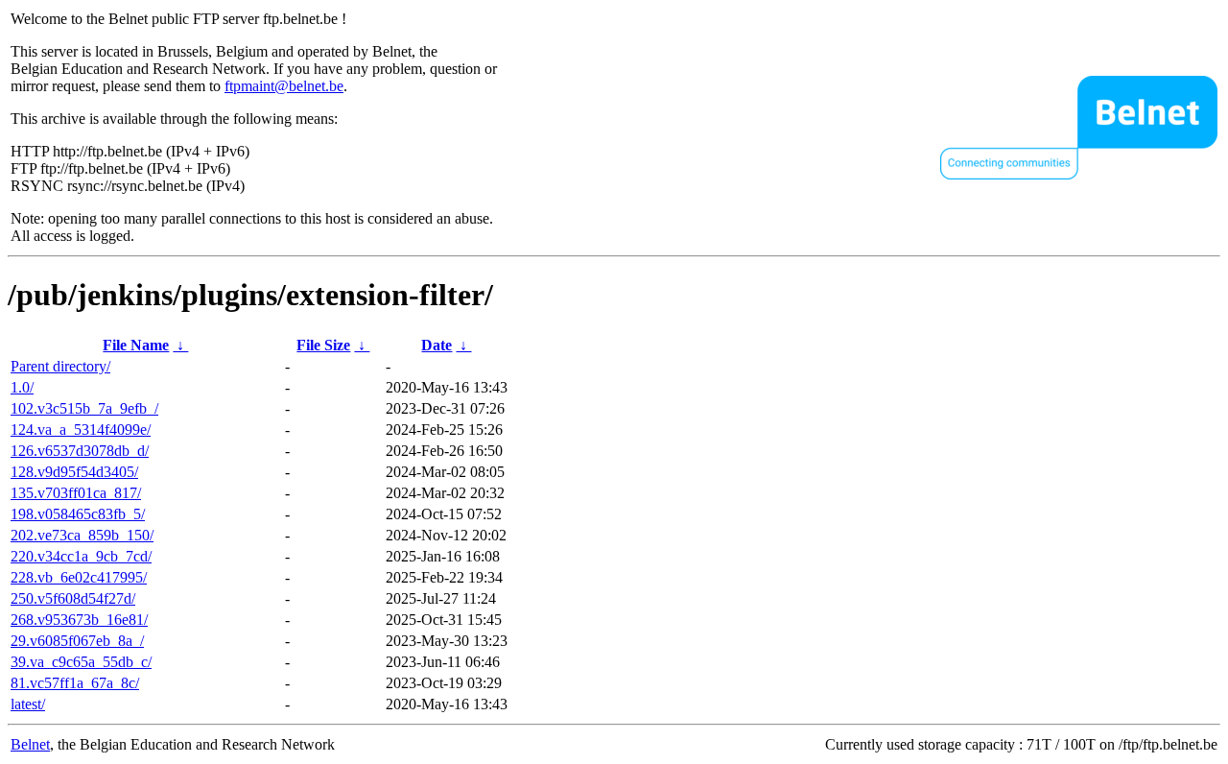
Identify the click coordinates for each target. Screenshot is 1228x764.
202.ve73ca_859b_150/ (82, 535)
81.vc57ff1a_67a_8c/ (75, 683)
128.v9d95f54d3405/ (74, 472)
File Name (136, 345)
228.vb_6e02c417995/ (79, 577)
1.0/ (22, 387)
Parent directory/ (60, 366)
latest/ (28, 704)
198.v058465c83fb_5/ (78, 514)
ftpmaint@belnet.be (283, 86)
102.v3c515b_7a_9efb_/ (84, 408)
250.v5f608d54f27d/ (73, 598)
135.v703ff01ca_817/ (76, 493)
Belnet (30, 744)
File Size (323, 345)
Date (436, 345)
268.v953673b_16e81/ (79, 619)
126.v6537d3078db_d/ (80, 450)
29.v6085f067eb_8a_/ (77, 641)
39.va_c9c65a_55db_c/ (81, 662)
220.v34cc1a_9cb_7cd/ (81, 556)
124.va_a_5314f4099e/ (81, 429)
